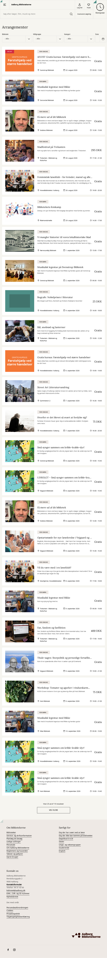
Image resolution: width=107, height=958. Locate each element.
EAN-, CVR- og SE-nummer (18, 893)
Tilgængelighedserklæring (18, 916)
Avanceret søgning (84, 14)
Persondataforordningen (17, 907)
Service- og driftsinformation (19, 835)
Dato (97, 34)
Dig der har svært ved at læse (72, 832)
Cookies (10, 910)
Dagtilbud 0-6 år (66, 838)
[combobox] (37, 14)
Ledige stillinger (14, 841)
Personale (11, 844)
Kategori (67, 34)
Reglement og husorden (17, 851)
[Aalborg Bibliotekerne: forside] (86, 935)
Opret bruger (12, 857)
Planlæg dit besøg (14, 838)
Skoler (61, 841)
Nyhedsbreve (12, 896)
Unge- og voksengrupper (70, 844)
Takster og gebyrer (15, 854)
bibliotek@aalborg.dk (16, 890)
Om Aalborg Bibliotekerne (18, 847)
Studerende (64, 847)
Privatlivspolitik (13, 913)
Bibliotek (5, 34)
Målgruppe (37, 34)
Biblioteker (11, 832)
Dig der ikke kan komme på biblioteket (75, 835)
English (62, 851)
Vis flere (53, 810)
